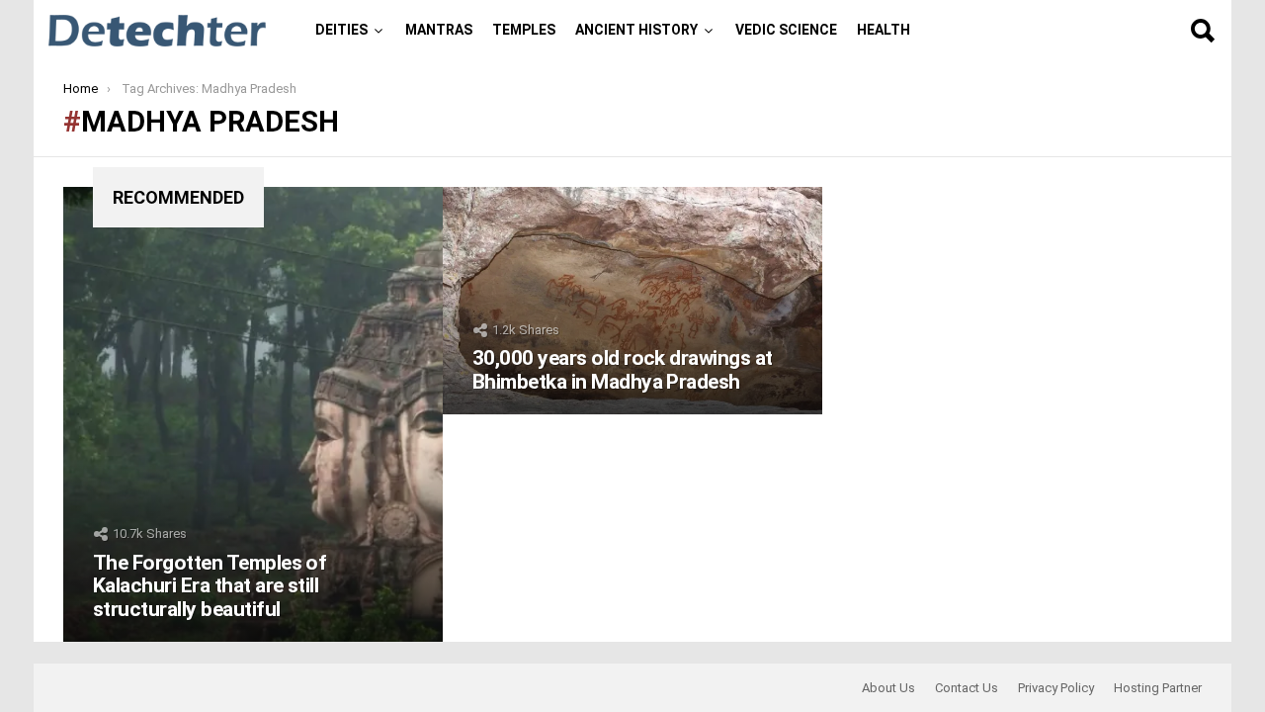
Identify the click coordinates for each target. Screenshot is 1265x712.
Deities (341, 30)
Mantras (438, 30)
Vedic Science (786, 30)
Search (1202, 30)
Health (883, 30)
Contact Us (966, 687)
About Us (888, 687)
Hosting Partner (1158, 687)
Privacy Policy (1056, 687)
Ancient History (636, 30)
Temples (523, 30)
